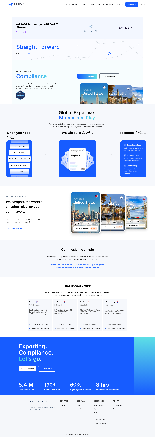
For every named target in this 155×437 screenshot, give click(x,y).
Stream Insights (108, 4)
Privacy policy (117, 405)
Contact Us (119, 4)
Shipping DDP (64, 405)
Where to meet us (100, 423)
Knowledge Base (99, 419)
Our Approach (84, 4)
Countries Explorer (70, 4)
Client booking (81, 409)
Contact (79, 405)
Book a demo (132, 4)
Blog (99, 4)
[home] (16, 4)
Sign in (143, 4)
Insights (96, 416)
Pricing (93, 4)
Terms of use (117, 409)
